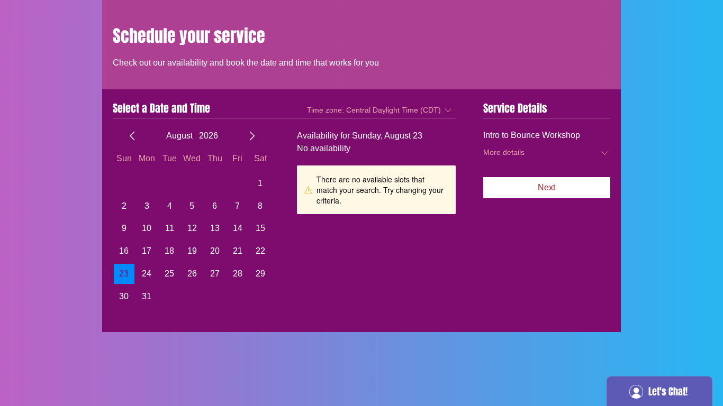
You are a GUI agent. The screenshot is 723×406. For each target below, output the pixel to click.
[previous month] (132, 136)
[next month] (252, 136)
